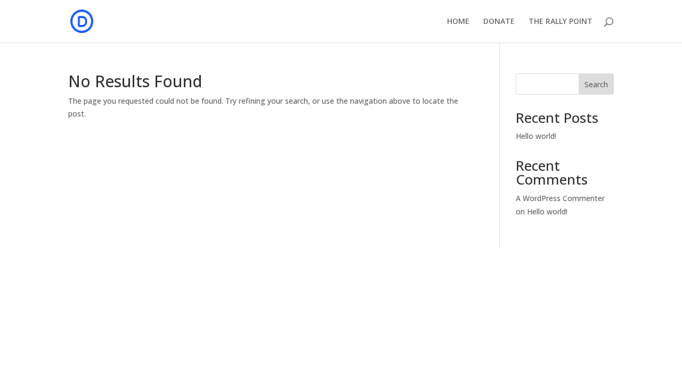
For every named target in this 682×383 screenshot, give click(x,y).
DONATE (499, 22)
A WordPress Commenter (560, 198)
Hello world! (536, 136)
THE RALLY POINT (560, 22)
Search (596, 84)
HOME (458, 22)
